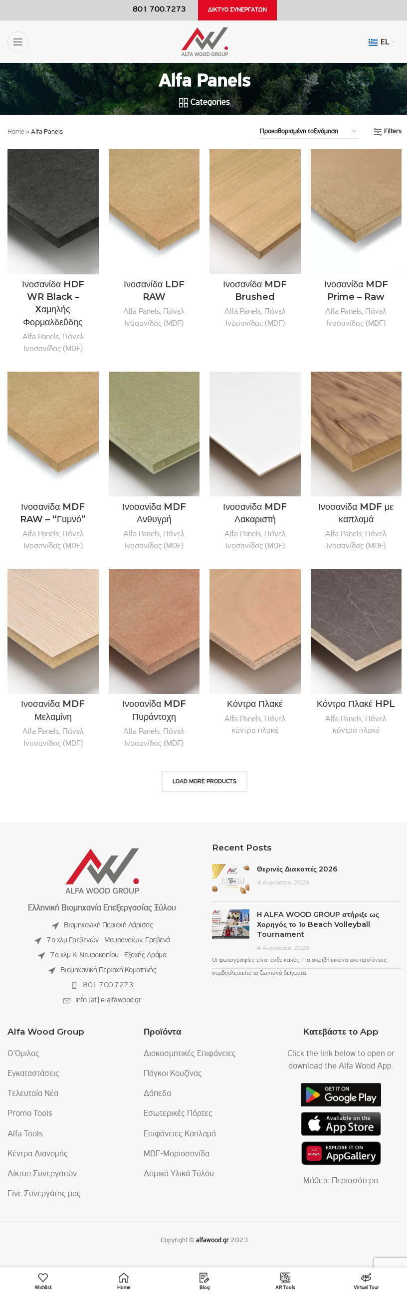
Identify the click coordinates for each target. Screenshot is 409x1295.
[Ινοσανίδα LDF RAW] (154, 211)
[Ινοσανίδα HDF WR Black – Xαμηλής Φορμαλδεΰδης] (53, 211)
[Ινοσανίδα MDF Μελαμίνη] (53, 631)
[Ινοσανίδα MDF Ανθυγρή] (154, 434)
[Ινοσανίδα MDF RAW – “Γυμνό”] (53, 434)
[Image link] (102, 870)
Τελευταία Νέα (32, 1093)
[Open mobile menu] (17, 42)
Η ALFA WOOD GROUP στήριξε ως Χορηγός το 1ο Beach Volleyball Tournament (318, 924)
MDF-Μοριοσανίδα (176, 1154)
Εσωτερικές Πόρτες (178, 1113)
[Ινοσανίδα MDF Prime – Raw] (356, 211)
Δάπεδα (157, 1093)
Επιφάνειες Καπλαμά (180, 1134)
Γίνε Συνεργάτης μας (44, 1194)
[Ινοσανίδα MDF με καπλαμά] (356, 434)
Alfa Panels (40, 337)
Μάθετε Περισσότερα (340, 1181)
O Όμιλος (23, 1054)
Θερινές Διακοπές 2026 (297, 868)
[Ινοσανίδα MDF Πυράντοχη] (154, 631)
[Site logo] (204, 41)
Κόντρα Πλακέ (255, 703)
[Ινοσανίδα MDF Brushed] (255, 211)
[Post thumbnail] (230, 879)
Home (15, 132)
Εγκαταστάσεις (33, 1074)
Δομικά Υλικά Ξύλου (179, 1174)
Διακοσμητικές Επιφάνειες (190, 1054)
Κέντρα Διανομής (37, 1154)
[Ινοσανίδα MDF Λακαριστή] (255, 434)
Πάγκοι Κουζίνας (173, 1074)
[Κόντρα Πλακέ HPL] (356, 631)
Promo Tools (29, 1113)
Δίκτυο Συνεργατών (42, 1174)
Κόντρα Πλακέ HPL (356, 703)
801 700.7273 (108, 985)
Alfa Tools (25, 1134)
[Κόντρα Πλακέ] (255, 631)
